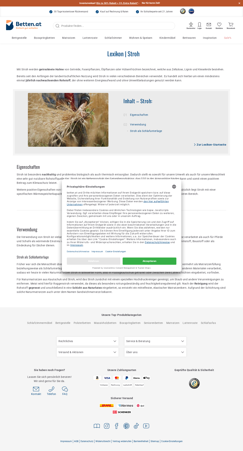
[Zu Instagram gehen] (107, 426)
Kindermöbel (167, 37)
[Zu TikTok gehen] (136, 426)
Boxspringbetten (44, 37)
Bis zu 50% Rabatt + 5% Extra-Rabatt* (117, 3)
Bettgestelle (19, 37)
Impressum (66, 441)
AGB (76, 441)
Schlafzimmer (113, 37)
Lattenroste (90, 37)
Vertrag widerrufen (122, 441)
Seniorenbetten (153, 322)
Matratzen (68, 37)
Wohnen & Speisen (140, 37)
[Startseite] (23, 26)
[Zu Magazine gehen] (97, 426)
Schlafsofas (208, 322)
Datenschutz (86, 441)
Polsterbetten (82, 322)
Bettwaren (189, 37)
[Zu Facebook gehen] (117, 426)
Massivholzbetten (105, 322)
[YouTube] (146, 426)
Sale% (227, 37)
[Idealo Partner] (191, 11)
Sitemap (155, 441)
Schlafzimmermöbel (39, 322)
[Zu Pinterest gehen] (126, 426)
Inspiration (210, 37)
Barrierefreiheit (141, 441)
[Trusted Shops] (183, 11)
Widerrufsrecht (102, 441)
